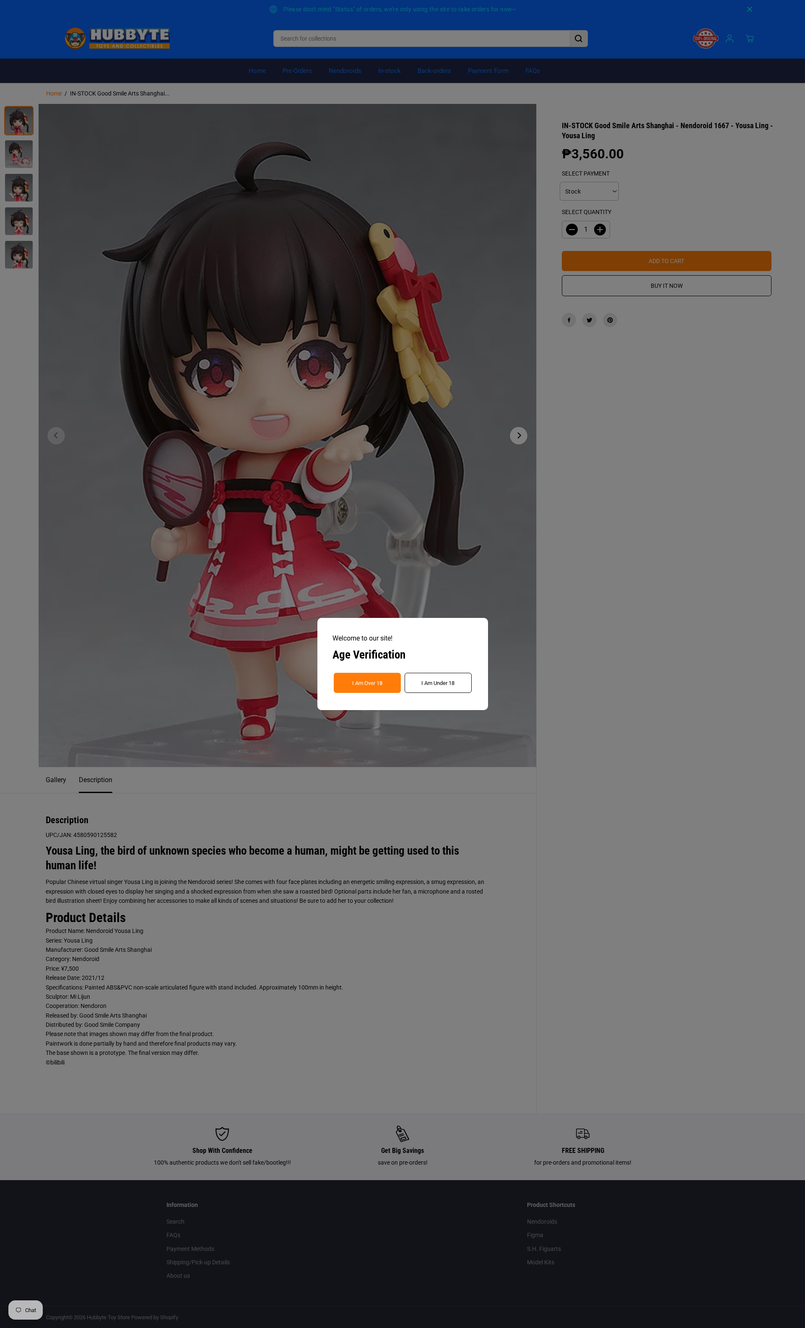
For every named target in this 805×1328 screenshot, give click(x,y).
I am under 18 (437, 683)
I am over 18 (367, 683)
